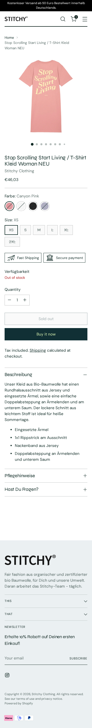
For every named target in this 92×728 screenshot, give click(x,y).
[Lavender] (45, 206)
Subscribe (78, 658)
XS (11, 230)
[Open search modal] (62, 19)
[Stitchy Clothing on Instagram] (8, 676)
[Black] (33, 206)
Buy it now (46, 334)
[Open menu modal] (84, 19)
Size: (11, 220)
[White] (21, 206)
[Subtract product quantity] (9, 300)
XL (66, 230)
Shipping (38, 350)
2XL (12, 241)
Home (9, 37)
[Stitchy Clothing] (16, 18)
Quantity (13, 289)
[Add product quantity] (24, 300)
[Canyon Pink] (9, 206)
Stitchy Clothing (19, 171)
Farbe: (22, 196)
